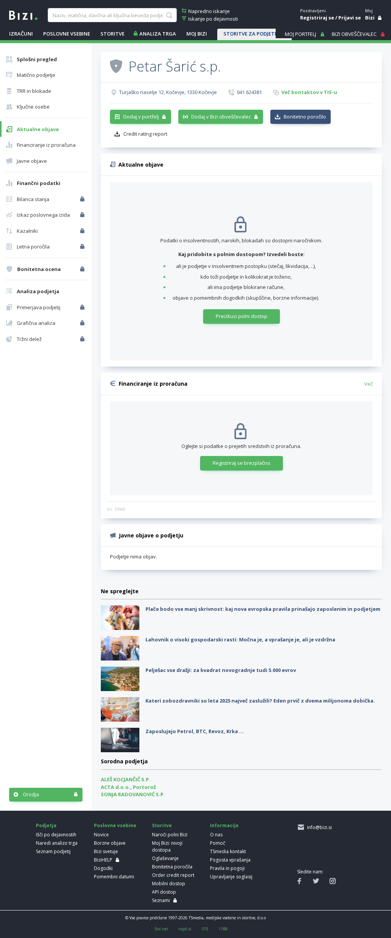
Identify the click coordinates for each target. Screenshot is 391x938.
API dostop (164, 892)
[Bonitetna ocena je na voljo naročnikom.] (116, 66)
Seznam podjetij (53, 851)
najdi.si (184, 929)
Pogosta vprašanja (230, 860)
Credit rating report (145, 133)
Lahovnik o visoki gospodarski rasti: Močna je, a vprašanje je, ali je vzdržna (240, 639)
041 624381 (249, 92)
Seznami (161, 900)
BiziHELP (103, 860)
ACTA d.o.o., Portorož (128, 787)
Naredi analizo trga (57, 843)
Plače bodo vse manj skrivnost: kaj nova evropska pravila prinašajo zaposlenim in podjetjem (262, 608)
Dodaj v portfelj (141, 116)
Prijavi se (349, 17)
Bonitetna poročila (172, 866)
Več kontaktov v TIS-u (309, 92)
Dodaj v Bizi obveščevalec (221, 116)
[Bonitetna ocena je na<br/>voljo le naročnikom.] (83, 269)
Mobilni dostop (168, 883)
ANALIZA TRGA (157, 33)
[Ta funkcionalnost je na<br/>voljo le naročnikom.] (83, 199)
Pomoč (217, 843)
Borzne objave (110, 843)
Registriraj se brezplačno (241, 462)
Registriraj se (317, 17)
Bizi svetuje (106, 851)
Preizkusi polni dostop (241, 316)
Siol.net (161, 929)
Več (368, 383)
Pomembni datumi (114, 876)
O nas (216, 834)
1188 (223, 929)
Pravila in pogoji (227, 868)
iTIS (205, 929)
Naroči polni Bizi (169, 834)
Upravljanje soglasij (231, 876)
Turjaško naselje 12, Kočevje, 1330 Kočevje (168, 92)
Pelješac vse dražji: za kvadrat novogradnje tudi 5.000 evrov (220, 670)
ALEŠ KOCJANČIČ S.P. (125, 779)
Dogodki (103, 868)
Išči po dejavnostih (56, 834)
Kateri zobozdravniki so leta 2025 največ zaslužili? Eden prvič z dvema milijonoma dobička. (260, 700)
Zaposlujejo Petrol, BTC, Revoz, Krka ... (194, 731)
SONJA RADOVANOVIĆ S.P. (133, 794)
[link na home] (23, 14)
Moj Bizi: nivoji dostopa (167, 846)
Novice (101, 834)
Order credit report (173, 875)
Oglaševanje (165, 858)
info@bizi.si (318, 827)
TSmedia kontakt (228, 851)
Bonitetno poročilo (305, 116)
